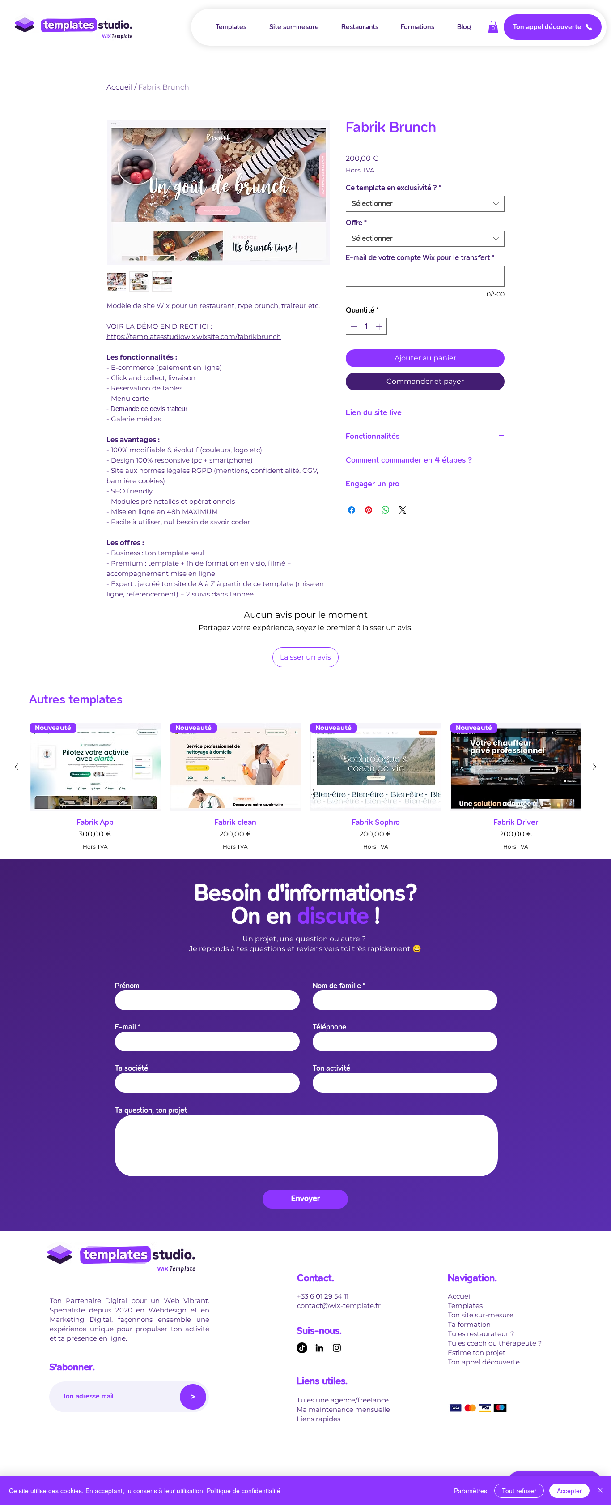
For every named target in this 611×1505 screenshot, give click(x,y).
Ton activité (331, 1068)
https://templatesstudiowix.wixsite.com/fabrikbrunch (193, 336)
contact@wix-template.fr (339, 1305)
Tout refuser (519, 1490)
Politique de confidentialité (243, 1490)
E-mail (125, 1027)
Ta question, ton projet (151, 1110)
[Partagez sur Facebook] (351, 510)
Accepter (569, 1490)
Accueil (119, 87)
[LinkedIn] (319, 1347)
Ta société (131, 1068)
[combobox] (425, 204)
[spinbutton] (366, 326)
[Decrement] (353, 326)
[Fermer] (600, 1491)
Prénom (127, 986)
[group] (305, 787)
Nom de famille (337, 986)
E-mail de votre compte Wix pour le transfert (420, 258)
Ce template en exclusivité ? (393, 188)
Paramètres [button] (470, 1490)
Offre (356, 223)
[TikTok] (302, 1347)
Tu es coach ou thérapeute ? (495, 1343)
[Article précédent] (16, 766)
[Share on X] (402, 510)
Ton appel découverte (484, 1362)
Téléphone (329, 1027)
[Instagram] (336, 1347)
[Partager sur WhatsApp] (385, 510)
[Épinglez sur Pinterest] (368, 510)
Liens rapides (318, 1419)
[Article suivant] (594, 766)
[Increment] (380, 326)
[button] (493, 27)
